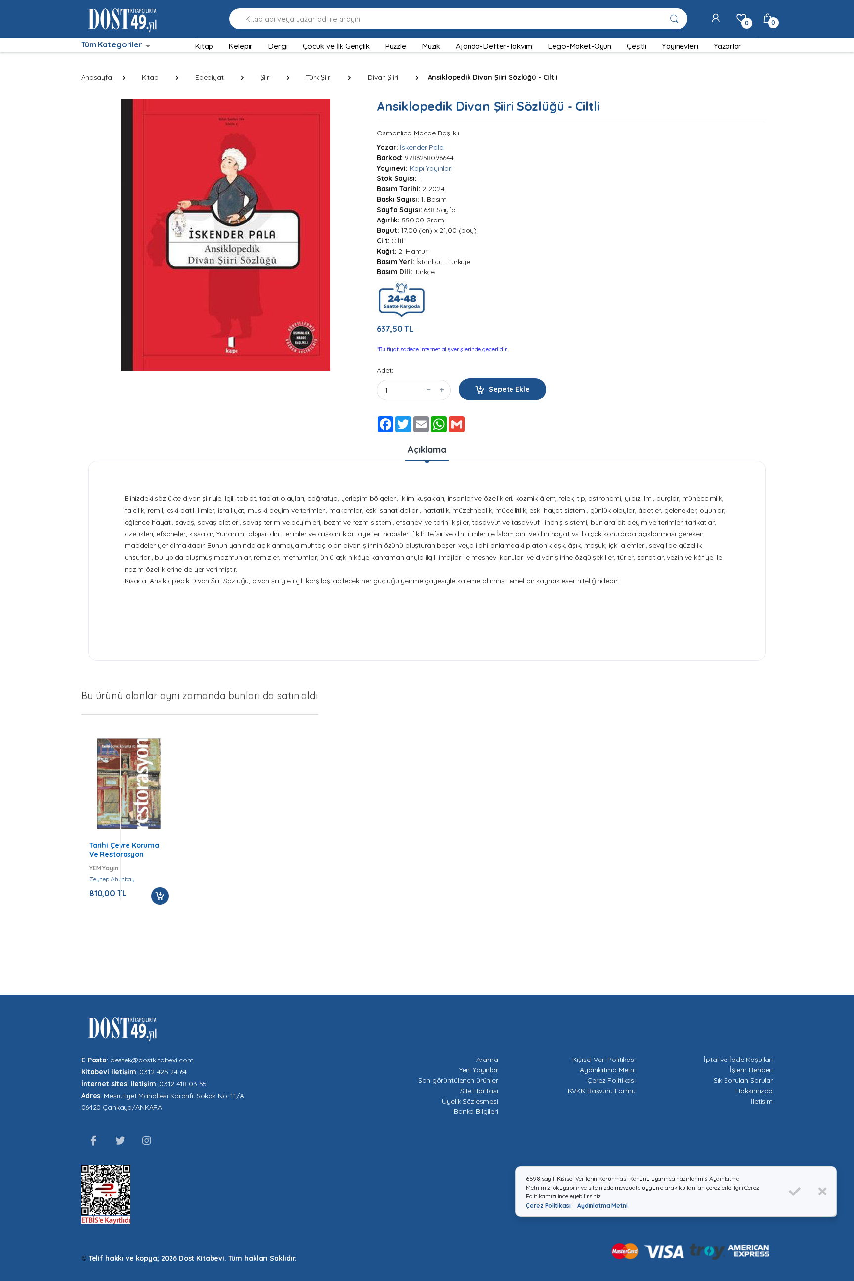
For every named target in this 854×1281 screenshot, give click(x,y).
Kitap (150, 77)
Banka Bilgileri (476, 1111)
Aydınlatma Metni (608, 1069)
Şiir (264, 77)
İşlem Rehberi (751, 1069)
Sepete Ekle (509, 389)
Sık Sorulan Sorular (743, 1080)
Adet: (385, 370)
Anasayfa (96, 77)
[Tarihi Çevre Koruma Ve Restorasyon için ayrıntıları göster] (129, 783)
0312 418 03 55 (183, 1083)
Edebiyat (209, 77)
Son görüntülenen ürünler (458, 1080)
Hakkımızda (754, 1090)
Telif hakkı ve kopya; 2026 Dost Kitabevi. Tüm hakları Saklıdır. (193, 1258)
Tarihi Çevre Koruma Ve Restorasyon (124, 850)
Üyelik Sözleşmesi (470, 1101)
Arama (487, 1059)
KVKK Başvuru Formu (602, 1090)
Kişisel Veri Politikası (604, 1059)
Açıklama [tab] (427, 449)
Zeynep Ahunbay (112, 879)
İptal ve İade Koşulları (738, 1059)
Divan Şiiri (383, 77)
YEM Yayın (103, 868)
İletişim (762, 1101)
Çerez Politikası (611, 1080)
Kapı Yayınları (431, 168)
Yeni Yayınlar (478, 1069)
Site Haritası (479, 1090)
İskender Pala (421, 147)
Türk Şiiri (319, 77)
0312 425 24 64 (163, 1071)
